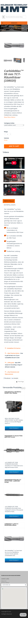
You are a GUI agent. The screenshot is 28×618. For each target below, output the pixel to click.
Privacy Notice (5, 582)
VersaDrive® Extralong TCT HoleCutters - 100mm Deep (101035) (13, 481)
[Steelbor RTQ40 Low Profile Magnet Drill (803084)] (14, 406)
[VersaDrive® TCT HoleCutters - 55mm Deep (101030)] (14, 450)
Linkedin (15, 378)
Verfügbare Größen (9, 123)
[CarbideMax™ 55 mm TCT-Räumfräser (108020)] (14, 538)
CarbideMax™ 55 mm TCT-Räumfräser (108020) (12, 524)
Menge (6, 131)
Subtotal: (6, 138)
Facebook (8, 378)
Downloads (10, 205)
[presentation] (7, 60)
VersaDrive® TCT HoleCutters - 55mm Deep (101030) (14, 436)
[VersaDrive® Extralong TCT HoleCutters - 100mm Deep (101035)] (14, 494)
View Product (14, 428)
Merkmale (9, 201)
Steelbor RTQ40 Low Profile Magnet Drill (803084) (13, 392)
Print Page (21, 381)
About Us (3, 581)
